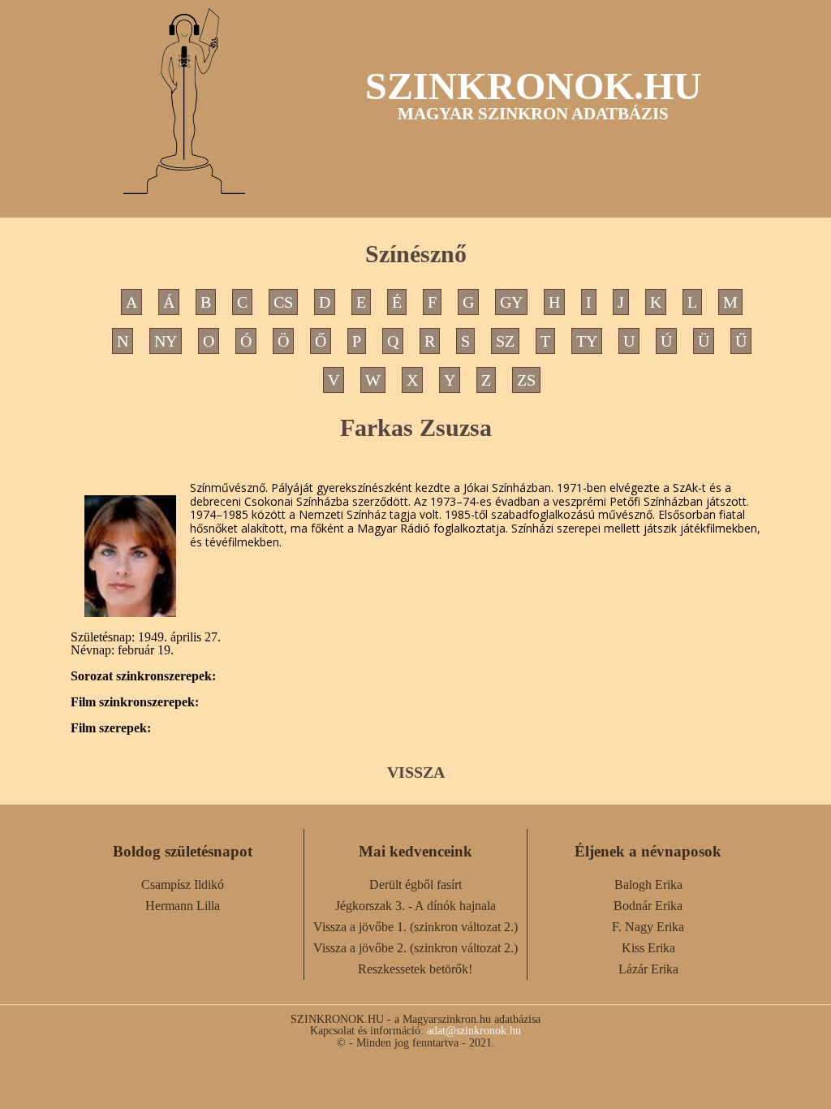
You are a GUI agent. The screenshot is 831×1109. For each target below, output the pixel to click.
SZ (505, 341)
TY (586, 341)
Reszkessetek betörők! (415, 969)
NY (165, 341)
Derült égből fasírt (415, 884)
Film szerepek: (111, 728)
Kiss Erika (648, 948)
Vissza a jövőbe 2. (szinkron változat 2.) (415, 948)
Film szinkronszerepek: (135, 702)
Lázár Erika (648, 969)
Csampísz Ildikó (182, 884)
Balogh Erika (648, 884)
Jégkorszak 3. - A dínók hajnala (415, 906)
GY (511, 302)
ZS (526, 380)
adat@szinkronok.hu (474, 1030)
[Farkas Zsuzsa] (130, 556)
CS (283, 302)
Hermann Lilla (182, 906)
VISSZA (416, 772)
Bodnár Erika (648, 906)
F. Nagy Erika (648, 927)
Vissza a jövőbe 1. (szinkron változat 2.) (415, 927)
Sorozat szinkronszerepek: (143, 676)
